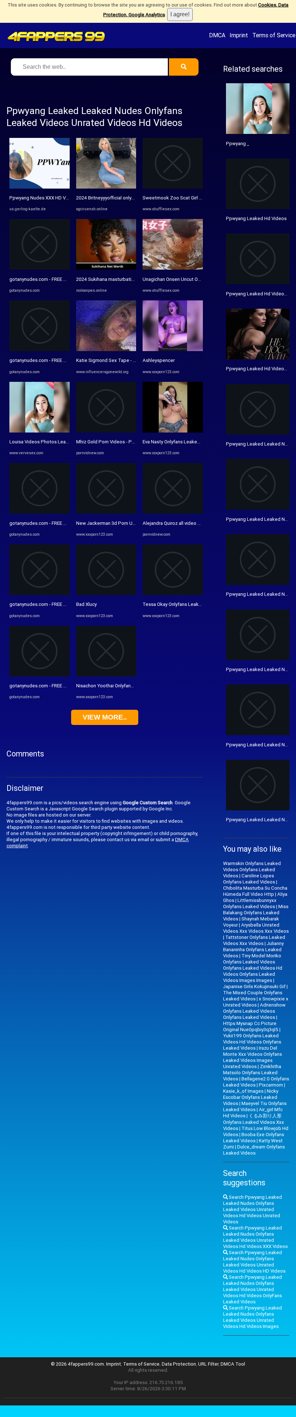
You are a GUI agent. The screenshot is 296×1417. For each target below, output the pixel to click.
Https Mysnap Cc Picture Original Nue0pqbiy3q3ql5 (250, 1026)
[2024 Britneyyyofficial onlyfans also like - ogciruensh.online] (106, 187)
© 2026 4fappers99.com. (78, 1364)
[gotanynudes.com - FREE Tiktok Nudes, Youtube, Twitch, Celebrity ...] (39, 268)
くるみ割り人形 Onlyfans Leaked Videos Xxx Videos (253, 1122)
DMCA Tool (233, 1364)
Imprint (239, 35)
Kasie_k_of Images (243, 1091)
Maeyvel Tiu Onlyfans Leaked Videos (255, 1106)
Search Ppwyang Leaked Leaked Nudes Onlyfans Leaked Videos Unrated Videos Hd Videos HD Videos (254, 1261)
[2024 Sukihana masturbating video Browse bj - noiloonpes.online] (106, 268)
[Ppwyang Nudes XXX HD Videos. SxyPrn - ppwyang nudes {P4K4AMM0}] (39, 187)
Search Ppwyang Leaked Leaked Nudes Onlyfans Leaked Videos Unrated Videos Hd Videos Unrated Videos (252, 1209)
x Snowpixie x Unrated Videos (255, 1002)
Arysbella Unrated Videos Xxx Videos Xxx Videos (256, 928)
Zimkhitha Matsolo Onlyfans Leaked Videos (252, 1072)
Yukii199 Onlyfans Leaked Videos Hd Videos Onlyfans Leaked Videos (252, 1042)
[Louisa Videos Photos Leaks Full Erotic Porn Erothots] (39, 431)
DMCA (217, 35)
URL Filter (208, 1364)
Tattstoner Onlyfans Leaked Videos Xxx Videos (254, 940)
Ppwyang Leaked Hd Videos (256, 218)
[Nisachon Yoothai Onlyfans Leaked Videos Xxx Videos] (106, 675)
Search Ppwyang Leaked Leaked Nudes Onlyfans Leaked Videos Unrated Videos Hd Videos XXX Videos (255, 1237)
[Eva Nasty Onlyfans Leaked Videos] (173, 431)
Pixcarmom (271, 1085)
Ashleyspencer (159, 360)
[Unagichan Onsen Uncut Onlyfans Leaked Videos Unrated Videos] (173, 268)
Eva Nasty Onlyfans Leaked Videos (179, 442)
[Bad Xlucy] (106, 593)
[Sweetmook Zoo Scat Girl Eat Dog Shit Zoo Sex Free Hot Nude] (173, 187)
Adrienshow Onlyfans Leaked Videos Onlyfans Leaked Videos (254, 1011)
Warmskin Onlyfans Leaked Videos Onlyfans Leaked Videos (252, 869)
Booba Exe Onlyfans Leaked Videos (253, 1137)
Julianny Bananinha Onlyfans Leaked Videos (253, 949)
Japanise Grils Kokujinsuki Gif (254, 986)
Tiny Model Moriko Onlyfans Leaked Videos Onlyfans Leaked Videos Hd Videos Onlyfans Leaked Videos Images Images (252, 968)
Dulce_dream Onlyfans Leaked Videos (254, 1150)
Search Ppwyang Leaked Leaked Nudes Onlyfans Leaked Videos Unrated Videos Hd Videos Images (252, 1317)
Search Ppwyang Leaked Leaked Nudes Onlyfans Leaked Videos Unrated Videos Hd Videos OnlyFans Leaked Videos (252, 1289)
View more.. (105, 717)
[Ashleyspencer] (173, 349)
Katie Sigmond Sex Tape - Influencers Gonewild (127, 360)
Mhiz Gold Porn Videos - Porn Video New (119, 442)
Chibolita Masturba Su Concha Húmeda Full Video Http (255, 891)
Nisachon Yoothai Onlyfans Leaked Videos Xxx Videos (134, 686)
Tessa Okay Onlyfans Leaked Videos (182, 604)
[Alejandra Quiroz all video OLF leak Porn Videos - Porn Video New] (173, 512)
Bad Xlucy (86, 604)
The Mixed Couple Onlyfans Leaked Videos (252, 996)
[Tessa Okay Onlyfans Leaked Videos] (173, 593)
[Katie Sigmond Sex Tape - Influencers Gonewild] (106, 349)
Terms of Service (273, 35)
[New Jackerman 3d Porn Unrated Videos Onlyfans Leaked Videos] (106, 512)
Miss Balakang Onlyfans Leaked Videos (255, 912)
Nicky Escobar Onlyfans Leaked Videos (250, 1097)
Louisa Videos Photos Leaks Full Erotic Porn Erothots (66, 442)
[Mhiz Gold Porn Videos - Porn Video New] (106, 431)
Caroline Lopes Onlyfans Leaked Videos (249, 879)
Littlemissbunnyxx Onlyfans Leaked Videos (250, 903)
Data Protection (179, 1364)
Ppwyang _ (237, 143)
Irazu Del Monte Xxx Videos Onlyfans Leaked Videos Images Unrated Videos (252, 1057)
